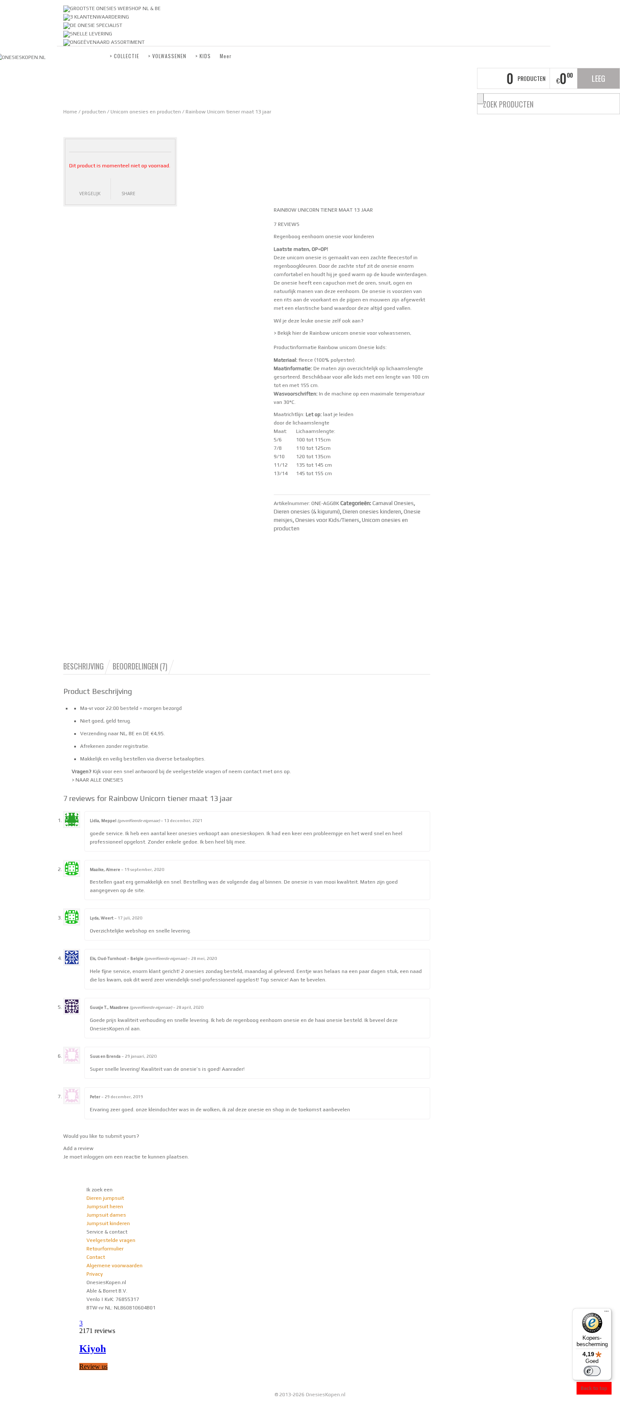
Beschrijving (83, 666)
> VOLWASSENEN (167, 55)
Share (128, 193)
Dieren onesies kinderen (371, 511)
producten (94, 112)
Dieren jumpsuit (105, 1198)
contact (252, 771)
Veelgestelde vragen (110, 1240)
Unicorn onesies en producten (146, 112)
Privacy (94, 1274)
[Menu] (606, 1313)
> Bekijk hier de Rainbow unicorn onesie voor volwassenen (342, 333)
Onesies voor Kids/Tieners (327, 520)
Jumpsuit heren (104, 1206)
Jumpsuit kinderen (108, 1223)
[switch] (592, 1371)
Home (70, 112)
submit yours (120, 1136)
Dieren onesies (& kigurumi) (307, 511)
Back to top (594, 1388)
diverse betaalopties (179, 759)
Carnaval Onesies (393, 503)
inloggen (94, 1157)
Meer (226, 55)
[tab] (87, 666)
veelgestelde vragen (197, 771)
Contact (95, 1257)
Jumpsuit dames (106, 1215)
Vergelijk (89, 193)
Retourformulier (105, 1249)
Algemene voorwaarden (114, 1266)
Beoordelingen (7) (140, 666)
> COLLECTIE (124, 55)
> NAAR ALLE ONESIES (97, 780)
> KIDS (203, 55)
